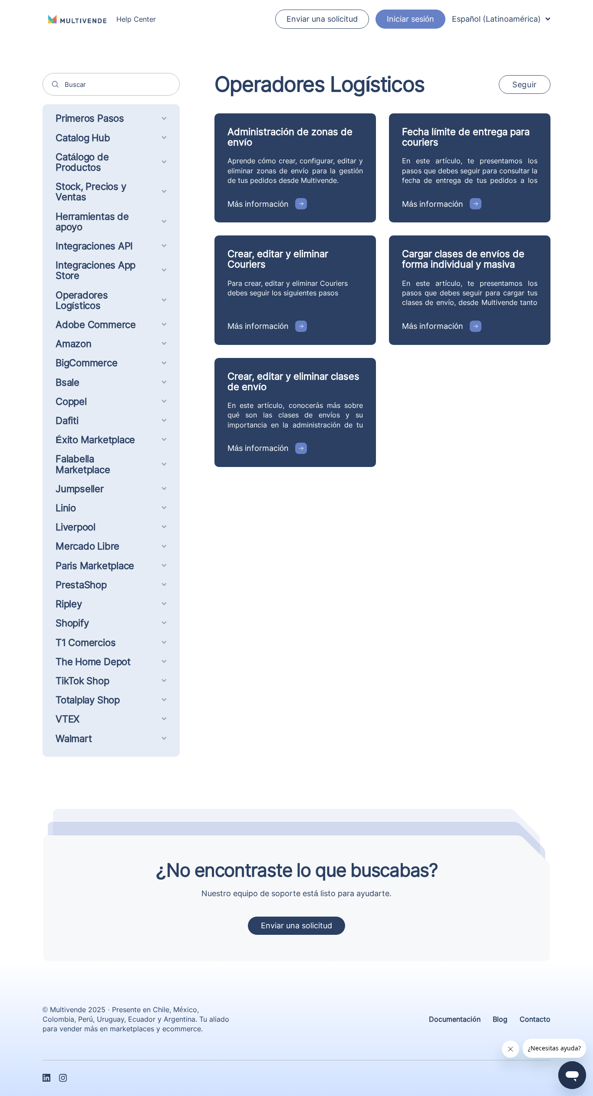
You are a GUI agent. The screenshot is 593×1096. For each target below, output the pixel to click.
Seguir (524, 84)
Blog (500, 1019)
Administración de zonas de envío (290, 137)
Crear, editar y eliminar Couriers (277, 259)
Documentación (455, 1019)
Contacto (535, 1019)
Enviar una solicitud (322, 18)
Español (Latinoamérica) (496, 18)
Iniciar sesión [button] (410, 18)
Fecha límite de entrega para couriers (466, 137)
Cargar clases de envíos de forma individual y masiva (463, 259)
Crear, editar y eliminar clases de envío (293, 381)
